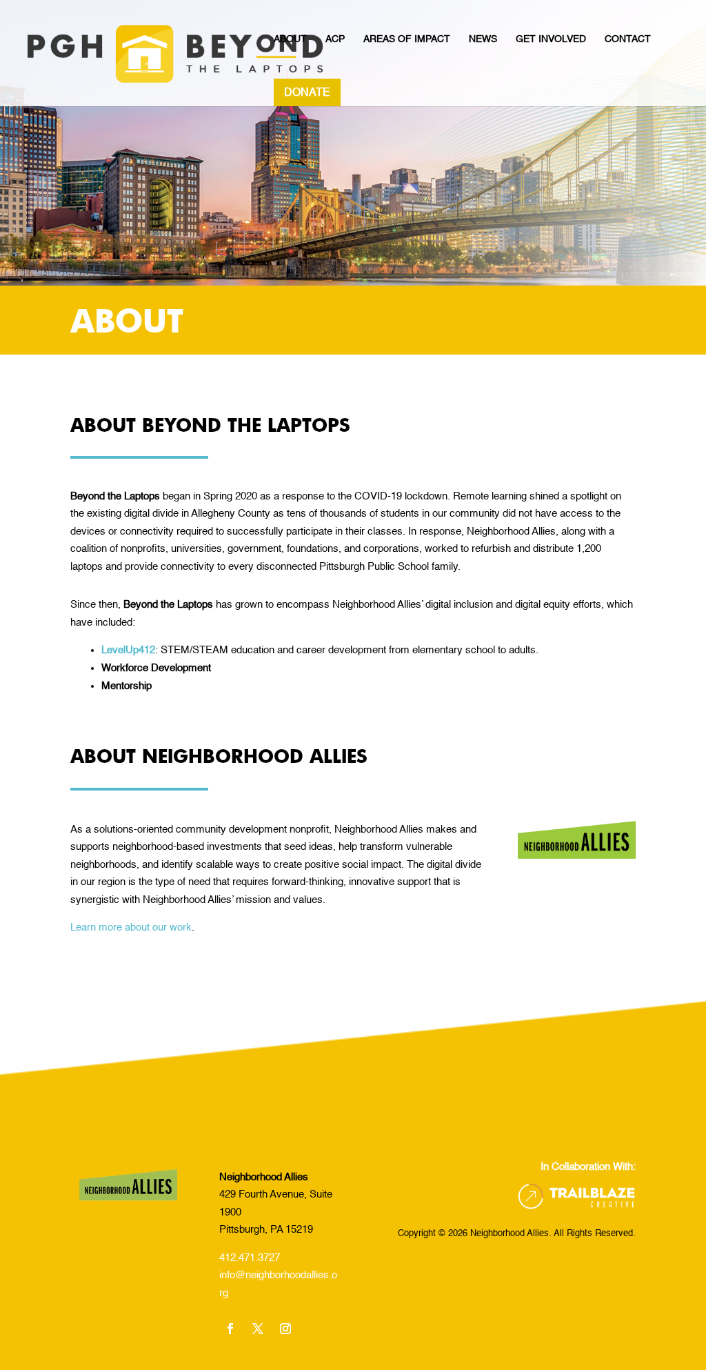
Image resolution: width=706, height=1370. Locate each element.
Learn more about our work (131, 927)
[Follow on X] (258, 1329)
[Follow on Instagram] (285, 1329)
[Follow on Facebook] (230, 1329)
